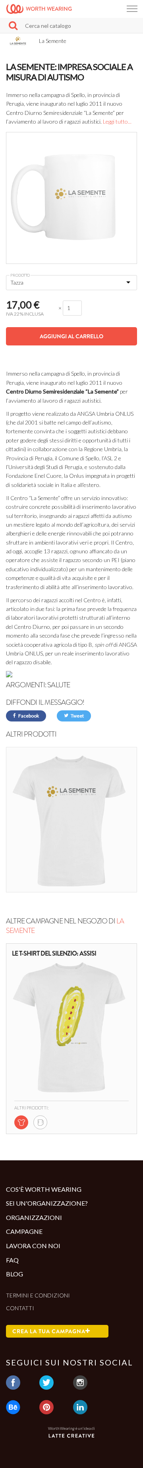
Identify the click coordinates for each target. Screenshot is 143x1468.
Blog (14, 1274)
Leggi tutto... (117, 121)
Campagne (24, 1231)
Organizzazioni (34, 1217)
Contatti (20, 1308)
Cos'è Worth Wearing (43, 1189)
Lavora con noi (33, 1245)
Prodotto (20, 275)
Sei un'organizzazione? (47, 1203)
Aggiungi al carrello (71, 336)
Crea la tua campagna (48, 1331)
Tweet (77, 716)
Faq (12, 1260)
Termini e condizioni (38, 1295)
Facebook (28, 716)
